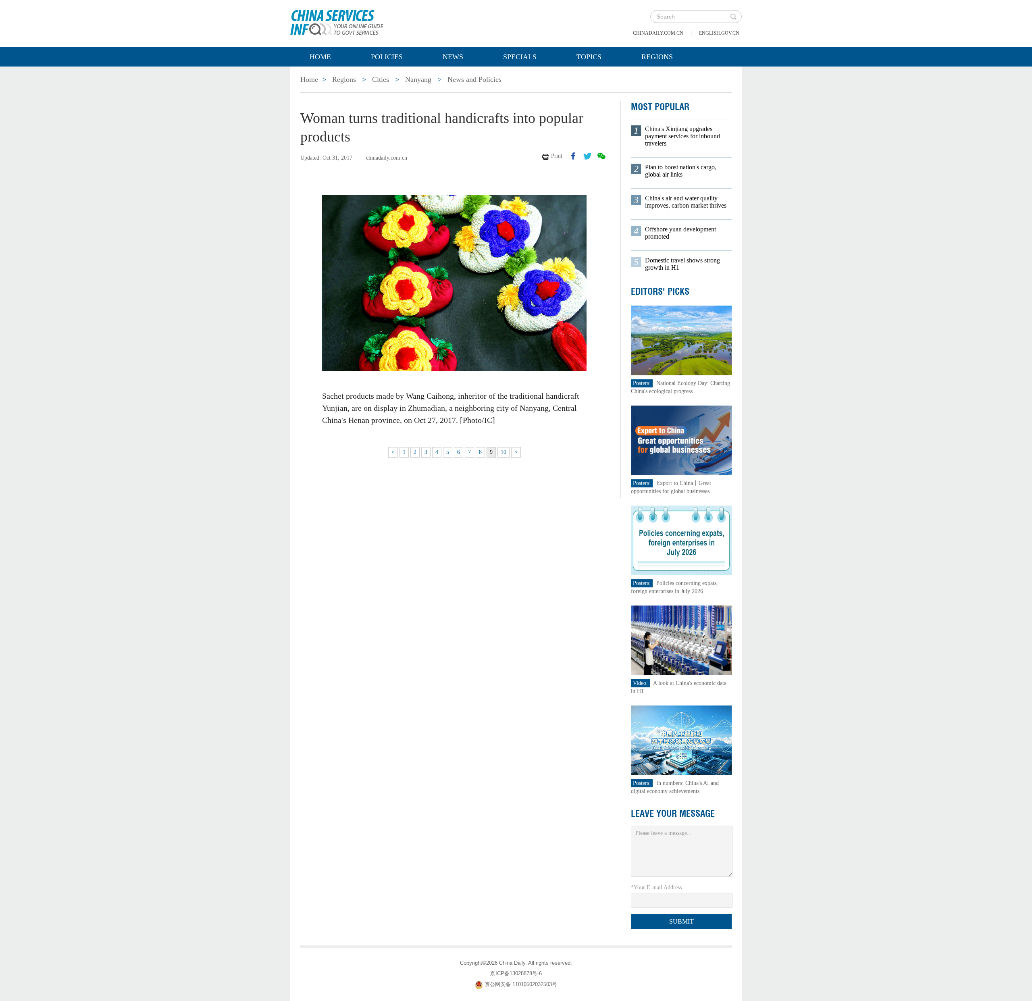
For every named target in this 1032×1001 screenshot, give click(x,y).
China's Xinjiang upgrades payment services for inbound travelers (682, 136)
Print (556, 156)
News (453, 57)
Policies (387, 57)
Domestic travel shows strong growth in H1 (682, 264)
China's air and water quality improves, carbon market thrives (685, 202)
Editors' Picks (660, 291)
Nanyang (418, 79)
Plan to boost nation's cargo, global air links (680, 171)
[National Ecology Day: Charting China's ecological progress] (681, 340)
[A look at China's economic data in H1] (681, 640)
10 (503, 452)
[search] (733, 16)
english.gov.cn (719, 33)
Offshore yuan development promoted (680, 233)
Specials (520, 57)
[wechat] (601, 156)
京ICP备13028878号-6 (516, 973)
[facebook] (573, 156)
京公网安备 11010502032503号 (521, 984)
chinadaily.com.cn (658, 33)
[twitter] (587, 156)
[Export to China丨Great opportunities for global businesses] (681, 440)
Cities (380, 79)
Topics (588, 57)
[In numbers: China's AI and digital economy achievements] (681, 740)
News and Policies (474, 79)
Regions (657, 57)
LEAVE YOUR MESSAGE (673, 813)
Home (320, 57)
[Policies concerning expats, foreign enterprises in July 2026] (681, 540)
